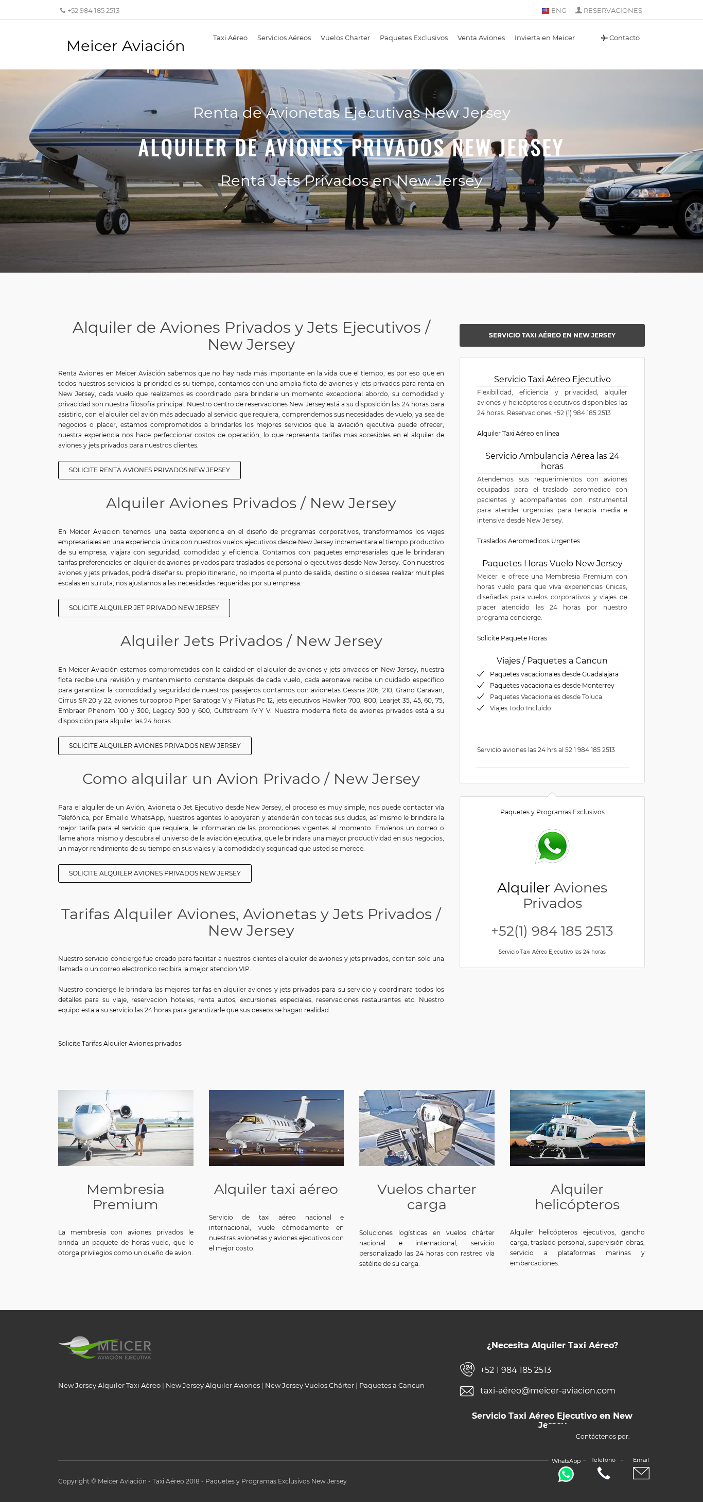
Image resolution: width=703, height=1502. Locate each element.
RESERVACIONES (613, 10)
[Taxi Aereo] (276, 1128)
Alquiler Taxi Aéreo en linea (518, 433)
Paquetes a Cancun (392, 1385)
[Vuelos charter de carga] (427, 1128)
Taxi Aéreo (230, 37)
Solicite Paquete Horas (512, 638)
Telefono (603, 1459)
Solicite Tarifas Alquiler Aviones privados (120, 1043)
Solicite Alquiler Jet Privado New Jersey (144, 608)
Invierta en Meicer (545, 37)
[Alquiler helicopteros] (577, 1128)
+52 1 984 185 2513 (515, 1370)
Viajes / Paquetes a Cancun (552, 661)
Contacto (624, 37)
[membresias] (126, 1128)
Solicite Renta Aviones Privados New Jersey (149, 470)
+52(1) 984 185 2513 (552, 931)
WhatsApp (566, 1460)
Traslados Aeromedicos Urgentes (528, 541)
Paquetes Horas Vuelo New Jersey (552, 563)
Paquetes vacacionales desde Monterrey (552, 685)
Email (641, 1459)
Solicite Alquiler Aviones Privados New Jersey (155, 873)
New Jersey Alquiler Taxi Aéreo (109, 1385)
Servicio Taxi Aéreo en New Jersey (552, 335)
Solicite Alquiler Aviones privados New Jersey (155, 745)
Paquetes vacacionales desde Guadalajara (554, 674)
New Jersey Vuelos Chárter (309, 1385)
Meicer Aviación (125, 46)
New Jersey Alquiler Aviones (213, 1385)
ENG (558, 10)
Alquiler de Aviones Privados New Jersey (351, 146)
